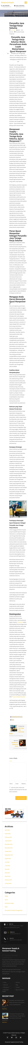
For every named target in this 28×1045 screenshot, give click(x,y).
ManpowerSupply (7, 2)
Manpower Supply (9, 903)
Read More (4, 1008)
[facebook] (7, 1037)
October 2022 (8, 851)
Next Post (14, 743)
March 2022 (7, 876)
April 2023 (7, 830)
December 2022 (8, 844)
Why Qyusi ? (6, 987)
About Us (5, 985)
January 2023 (8, 840)
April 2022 (7, 873)
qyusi (13, 719)
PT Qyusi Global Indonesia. (18, 697)
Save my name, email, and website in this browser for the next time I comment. (18, 789)
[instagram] (16, 1037)
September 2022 (9, 855)
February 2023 (8, 837)
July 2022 (7, 862)
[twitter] (12, 1037)
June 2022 (7, 865)
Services (18, 982)
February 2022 (8, 880)
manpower (20, 622)
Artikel (6, 896)
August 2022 (8, 858)
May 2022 (7, 869)
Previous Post (16, 730)
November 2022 (9, 848)
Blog (17, 985)
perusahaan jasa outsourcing (17, 716)
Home (4, 982)
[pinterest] (20, 1037)
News (6, 907)
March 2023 (7, 833)
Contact (18, 987)
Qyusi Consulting (20, 989)
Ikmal (6, 899)
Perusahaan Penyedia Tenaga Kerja (16, 735)
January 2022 (8, 883)
